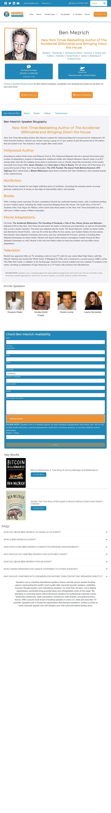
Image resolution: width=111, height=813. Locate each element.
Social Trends (72, 56)
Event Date (10, 370)
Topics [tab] (27, 113)
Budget (9, 391)
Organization (11, 348)
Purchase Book (38, 474)
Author (84, 56)
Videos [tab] (47, 113)
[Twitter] (10, 3)
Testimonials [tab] (61, 113)
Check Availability (83, 95)
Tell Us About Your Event (14, 398)
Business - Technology (52, 53)
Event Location (11, 384)
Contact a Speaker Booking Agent (18, 84)
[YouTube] (18, 3)
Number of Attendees (14, 377)
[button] (50, 3)
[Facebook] (6, 3)
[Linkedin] (14, 3)
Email (8, 355)
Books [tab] (37, 113)
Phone (9, 362)
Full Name (9, 346)
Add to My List (29, 95)
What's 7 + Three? (13, 433)
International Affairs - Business (78, 53)
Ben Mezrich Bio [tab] (11, 113)
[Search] (105, 3)
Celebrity (60, 56)
